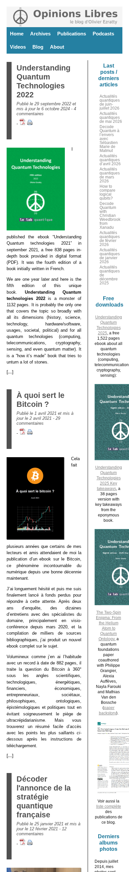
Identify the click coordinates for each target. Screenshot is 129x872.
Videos (18, 47)
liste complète (108, 806)
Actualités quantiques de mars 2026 (110, 175)
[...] (10, 371)
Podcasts (103, 33)
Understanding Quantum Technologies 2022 (43, 81)
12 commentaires (41, 831)
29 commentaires (38, 421)
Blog (37, 47)
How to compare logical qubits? (107, 192)
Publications (71, 33)
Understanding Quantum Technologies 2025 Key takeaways (108, 478)
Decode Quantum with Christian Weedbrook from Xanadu (110, 215)
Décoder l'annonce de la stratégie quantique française (44, 797)
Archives (40, 33)
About (57, 47)
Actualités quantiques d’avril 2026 (110, 160)
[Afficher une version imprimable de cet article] (29, 123)
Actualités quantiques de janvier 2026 (110, 256)
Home (16, 33)
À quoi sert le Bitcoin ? (40, 400)
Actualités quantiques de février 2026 (110, 239)
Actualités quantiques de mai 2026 (111, 117)
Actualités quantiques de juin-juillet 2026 (110, 102)
